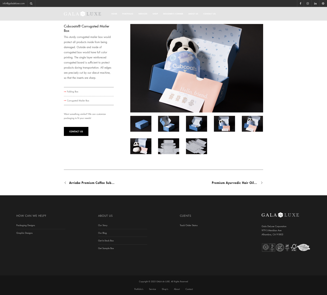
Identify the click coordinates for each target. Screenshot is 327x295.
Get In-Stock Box (106, 240)
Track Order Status (189, 225)
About (177, 289)
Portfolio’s (138, 289)
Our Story (102, 225)
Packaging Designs (25, 225)
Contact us (76, 131)
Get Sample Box (106, 248)
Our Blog (102, 232)
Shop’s (165, 289)
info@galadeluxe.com (14, 3)
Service (152, 289)
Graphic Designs (24, 232)
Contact (189, 289)
